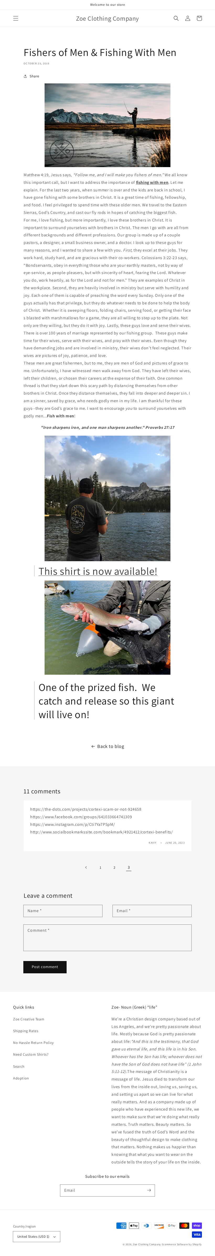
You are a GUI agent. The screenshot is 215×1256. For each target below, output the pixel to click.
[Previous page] (86, 867)
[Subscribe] (149, 1190)
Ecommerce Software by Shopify (182, 1244)
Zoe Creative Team (28, 1019)
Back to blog (110, 746)
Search (19, 1066)
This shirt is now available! (98, 571)
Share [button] (34, 76)
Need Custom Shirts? (31, 1054)
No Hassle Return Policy (33, 1042)
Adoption (21, 1078)
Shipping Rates (25, 1030)
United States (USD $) (33, 1236)
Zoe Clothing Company (147, 1244)
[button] (16, 18)
